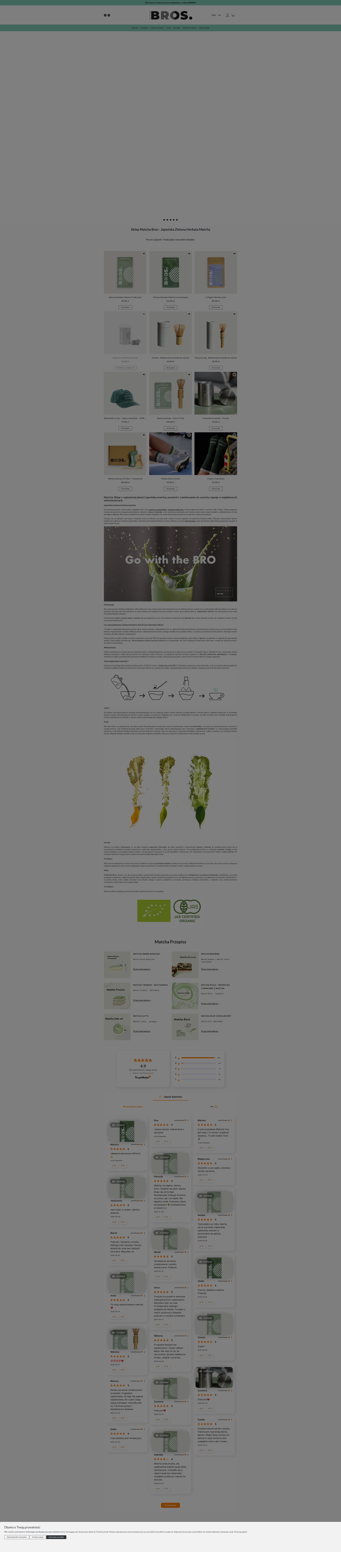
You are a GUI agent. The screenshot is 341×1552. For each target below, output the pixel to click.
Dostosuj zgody (37, 1537)
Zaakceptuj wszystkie (56, 1537)
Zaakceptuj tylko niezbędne (17, 1537)
